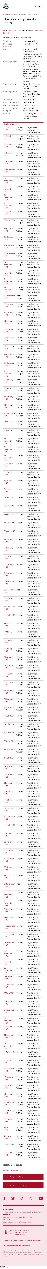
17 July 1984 (9, 716)
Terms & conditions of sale (33, 1240)
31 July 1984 (9, 758)
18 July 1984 (9, 724)
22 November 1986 (8, 970)
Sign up (6, 1219)
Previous (12, 31)
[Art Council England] (17, 1236)
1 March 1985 (9, 825)
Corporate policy (24, 1245)
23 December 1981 (8, 441)
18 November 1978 (8, 264)
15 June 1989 (9, 1052)
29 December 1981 (8, 457)
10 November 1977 (8, 180)
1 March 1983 (9, 615)
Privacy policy (8, 1240)
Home (5, 14)
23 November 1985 (8, 894)
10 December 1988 (8, 1045)
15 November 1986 (8, 961)
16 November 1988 (8, 1020)
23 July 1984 (9, 741)
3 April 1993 (9, 1144)
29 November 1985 (8, 903)
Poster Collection (10, 1171)
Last (40, 31)
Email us (6, 1214)
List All (6, 33)
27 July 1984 (9, 749)
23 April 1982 (9, 523)
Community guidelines (11, 1245)
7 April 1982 (9, 506)
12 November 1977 (8, 189)
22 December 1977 (8, 197)
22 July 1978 (9, 220)
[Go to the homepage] (5, 6)
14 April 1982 (9, 514)
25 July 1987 (9, 993)
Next (36, 31)
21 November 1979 (8, 373)
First (5, 31)
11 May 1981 (8, 430)
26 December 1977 (8, 205)
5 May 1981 (8, 422)
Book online (8, 1209)
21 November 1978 (8, 281)
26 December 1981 (8, 449)
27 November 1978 (8, 289)
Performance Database (14, 14)
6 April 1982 (9, 497)
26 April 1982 (9, 531)
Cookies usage (18, 1240)
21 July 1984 (9, 733)
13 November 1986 (8, 953)
